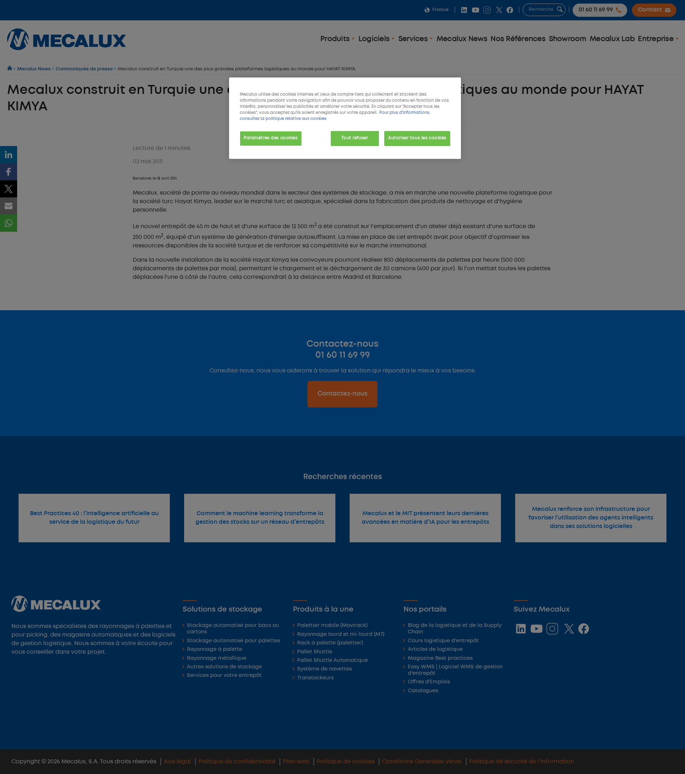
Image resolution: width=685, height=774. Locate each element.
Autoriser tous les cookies (417, 138)
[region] (345, 118)
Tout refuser (354, 138)
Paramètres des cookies (271, 138)
